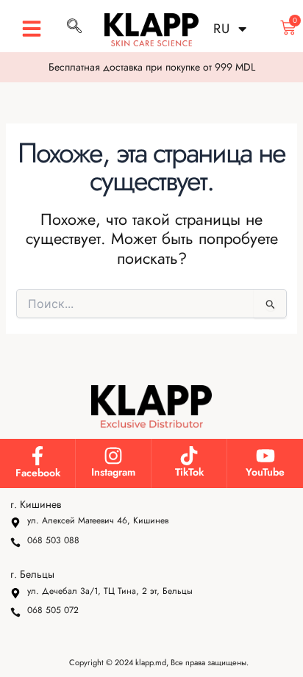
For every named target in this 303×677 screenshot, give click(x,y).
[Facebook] (37, 455)
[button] (31, 28)
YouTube (265, 472)
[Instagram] (113, 455)
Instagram (113, 472)
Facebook (37, 472)
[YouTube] (265, 455)
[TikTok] (189, 455)
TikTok (189, 472)
